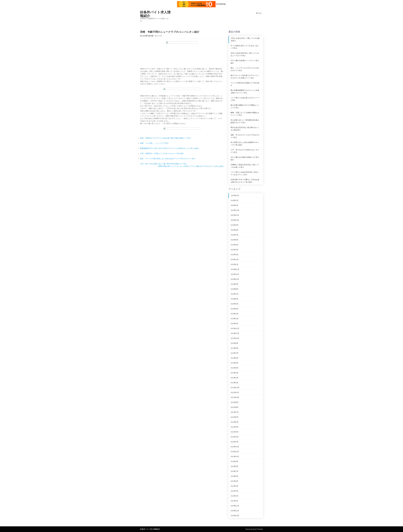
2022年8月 (234, 407)
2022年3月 (234, 432)
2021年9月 (234, 461)
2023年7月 (234, 353)
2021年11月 (235, 451)
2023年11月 (235, 333)
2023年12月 (235, 328)
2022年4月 (234, 427)
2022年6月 (234, 417)
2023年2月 (234, 378)
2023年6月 (234, 358)
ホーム (259, 13)
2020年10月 (235, 516)
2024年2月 (234, 319)
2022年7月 (235, 412)
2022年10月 (235, 397)
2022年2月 (235, 437)
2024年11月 (235, 274)
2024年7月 (234, 294)
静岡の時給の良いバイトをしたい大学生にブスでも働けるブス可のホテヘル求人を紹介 (191, 166)
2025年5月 (234, 245)
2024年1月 (234, 323)
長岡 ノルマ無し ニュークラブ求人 (154, 143)
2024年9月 (234, 284)
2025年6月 (234, 240)
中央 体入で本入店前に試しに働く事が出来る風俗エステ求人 (163, 164)
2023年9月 (234, 343)
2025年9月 (234, 225)
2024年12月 (235, 269)
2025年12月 (235, 210)
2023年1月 (234, 383)
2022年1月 (234, 442)
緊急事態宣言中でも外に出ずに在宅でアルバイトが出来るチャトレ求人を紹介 (169, 148)
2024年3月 (234, 314)
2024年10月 (235, 279)
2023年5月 (234, 363)
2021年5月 (234, 481)
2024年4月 (234, 309)
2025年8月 (234, 230)
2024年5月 (234, 304)
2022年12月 (235, 387)
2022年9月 (234, 402)
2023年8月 (234, 348)
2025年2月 (234, 259)
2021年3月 (234, 491)
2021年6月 (234, 476)
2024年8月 (234, 289)
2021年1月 (234, 501)
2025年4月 (234, 250)
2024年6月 (234, 299)
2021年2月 (234, 496)
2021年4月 (234, 486)
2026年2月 (234, 200)
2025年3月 (234, 254)
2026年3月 (235, 195)
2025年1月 (234, 264)
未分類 (159, 36)
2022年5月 (234, 422)
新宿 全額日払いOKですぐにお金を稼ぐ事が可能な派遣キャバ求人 (165, 138)
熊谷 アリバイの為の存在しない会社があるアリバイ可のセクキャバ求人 (168, 158)
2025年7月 (234, 235)
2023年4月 (234, 368)
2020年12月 (235, 506)
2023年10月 (235, 338)
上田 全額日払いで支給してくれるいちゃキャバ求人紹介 (162, 153)
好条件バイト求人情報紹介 (155, 13)
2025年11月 (235, 215)
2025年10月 (235, 220)
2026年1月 (234, 205)
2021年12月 (235, 447)
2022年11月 (235, 392)
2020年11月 (235, 511)
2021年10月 (235, 456)
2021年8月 (234, 466)
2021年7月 (234, 471)
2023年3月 (234, 373)
